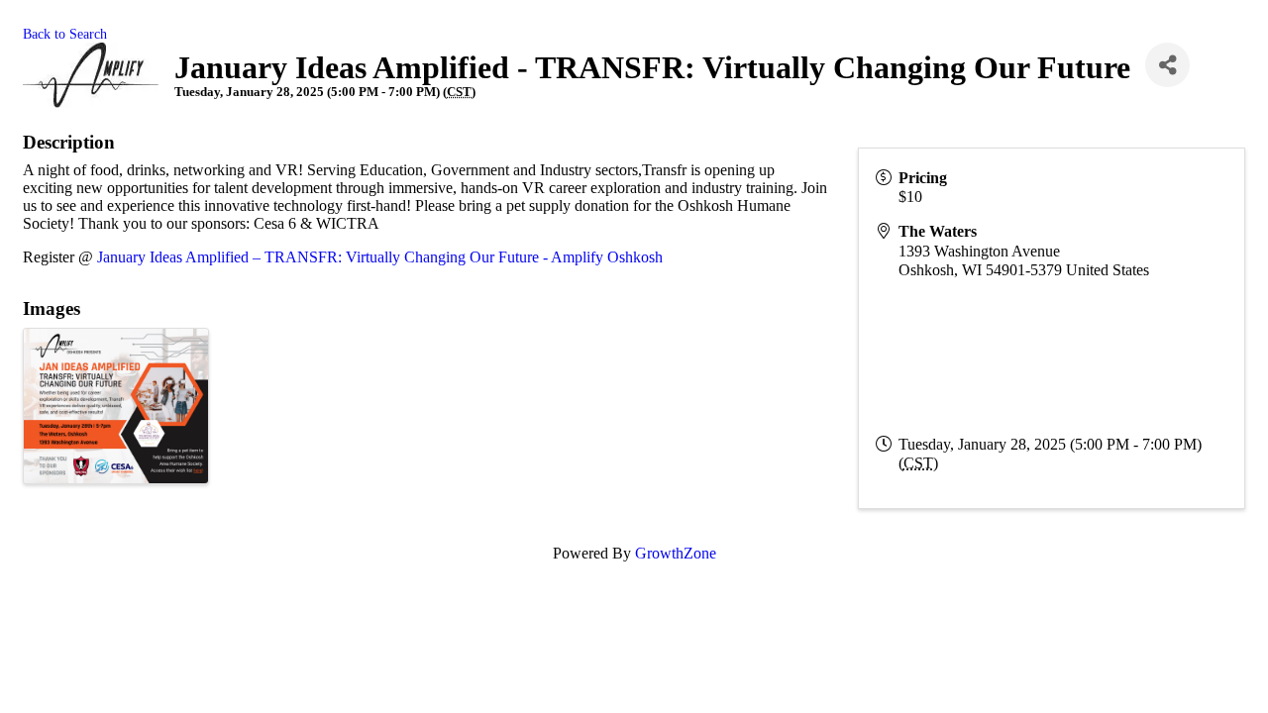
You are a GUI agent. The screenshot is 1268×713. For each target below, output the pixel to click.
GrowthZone (675, 553)
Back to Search (65, 34)
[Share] (1167, 65)
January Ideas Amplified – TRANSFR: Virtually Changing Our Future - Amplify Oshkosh (380, 257)
